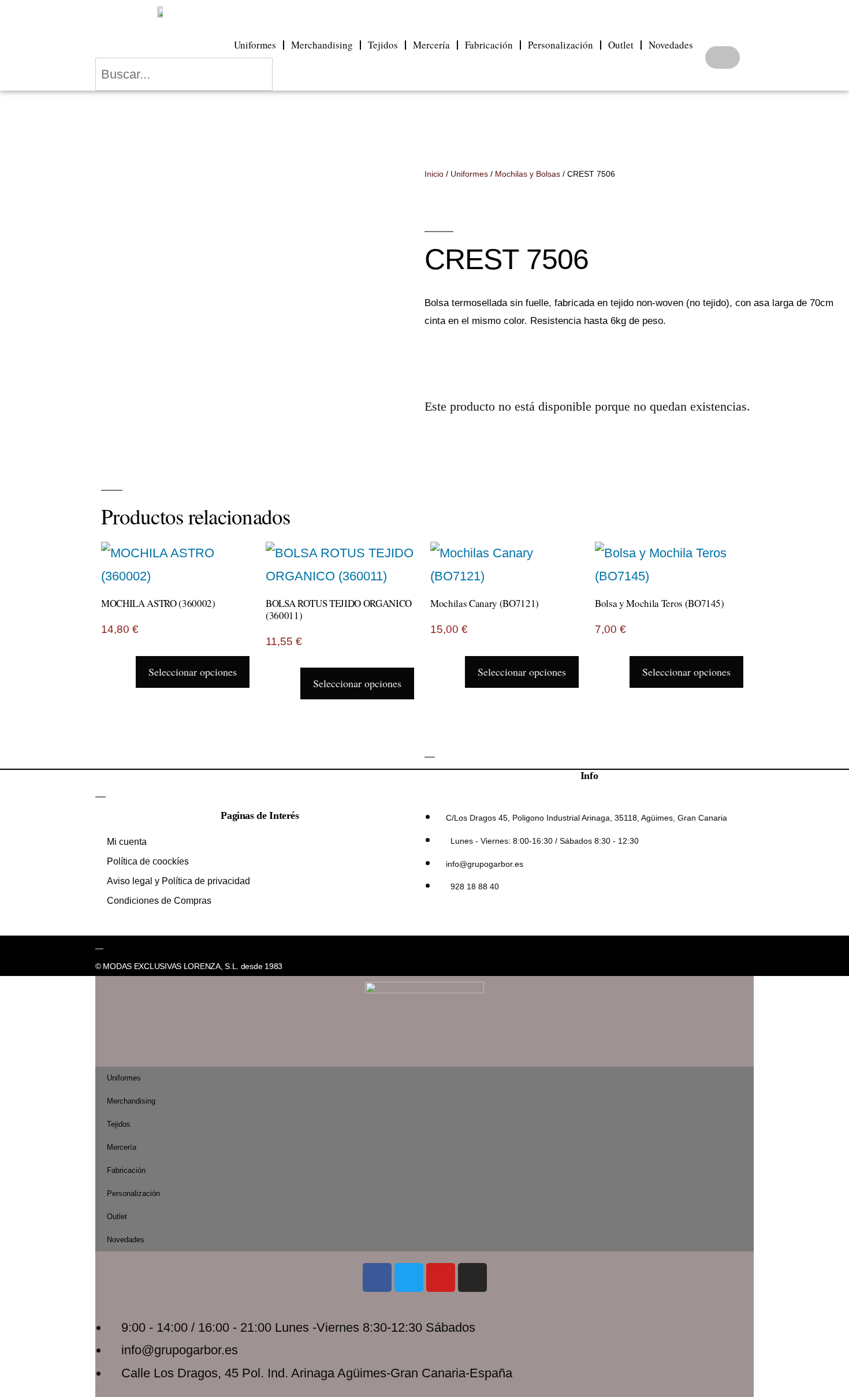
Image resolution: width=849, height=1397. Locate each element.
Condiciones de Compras (159, 901)
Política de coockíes (148, 861)
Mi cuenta (127, 842)
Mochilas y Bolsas (527, 173)
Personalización (560, 44)
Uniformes (255, 44)
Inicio (434, 173)
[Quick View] (127, 671)
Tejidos (383, 44)
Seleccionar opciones (192, 672)
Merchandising (322, 44)
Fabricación (489, 44)
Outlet (621, 44)
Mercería (431, 44)
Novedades (671, 44)
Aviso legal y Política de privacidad (178, 881)
